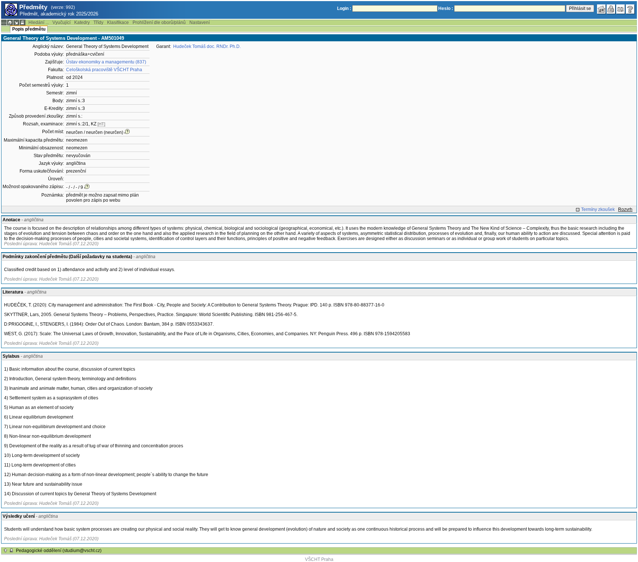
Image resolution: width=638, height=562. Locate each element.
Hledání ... (38, 22)
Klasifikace (118, 22)
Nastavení (199, 22)
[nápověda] (630, 9)
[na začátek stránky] (5, 551)
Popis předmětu (28, 29)
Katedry (82, 22)
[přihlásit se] (611, 9)
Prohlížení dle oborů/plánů (159, 22)
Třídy (98, 22)
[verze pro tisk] (22, 22)
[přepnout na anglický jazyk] (620, 9)
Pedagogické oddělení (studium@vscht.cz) (59, 550)
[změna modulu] (16, 22)
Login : (344, 8)
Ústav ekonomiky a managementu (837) (106, 62)
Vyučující (61, 22)
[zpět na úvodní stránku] (601, 9)
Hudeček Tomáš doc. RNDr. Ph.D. (207, 46)
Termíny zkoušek (598, 209)
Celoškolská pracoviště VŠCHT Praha (104, 69)
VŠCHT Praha (319, 559)
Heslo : (445, 8)
